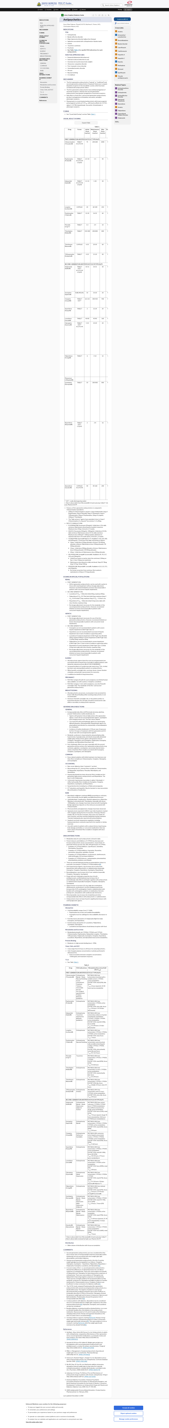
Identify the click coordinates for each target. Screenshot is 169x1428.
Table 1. (93, 114)
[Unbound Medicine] (128, 3)
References (43, 100)
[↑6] (122, 19)
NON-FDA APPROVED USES (47, 26)
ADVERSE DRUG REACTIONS (44, 59)
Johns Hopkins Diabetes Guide (74, 15)
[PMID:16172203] (89, 1376)
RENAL (42, 46)
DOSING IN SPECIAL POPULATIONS (44, 42)
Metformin (92, 1317)
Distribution (43, 94)
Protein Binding (45, 87)
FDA (41, 23)
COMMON (43, 65)
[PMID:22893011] (72, 1339)
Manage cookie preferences (128, 1419)
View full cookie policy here (34, 1422)
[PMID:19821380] (81, 1361)
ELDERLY (43, 51)
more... (117, 121)
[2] (99, 1266)
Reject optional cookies (129, 1413)
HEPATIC (43, 49)
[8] (100, 864)
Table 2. (76, 50)
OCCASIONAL (44, 68)
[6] (84, 1298)
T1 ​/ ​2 (42, 92)
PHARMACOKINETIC (45, 78)
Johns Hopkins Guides (61, 4)
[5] (88, 1321)
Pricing (120, 9)
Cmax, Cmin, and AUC (46, 89)
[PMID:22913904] (88, 1348)
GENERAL (43, 63)
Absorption (43, 82)
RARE (42, 70)
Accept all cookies (128, 1408)
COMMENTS (43, 97)
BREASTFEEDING (45, 56)
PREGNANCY (44, 53)
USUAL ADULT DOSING (44, 36)
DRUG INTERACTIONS (44, 74)
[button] (83, 9)
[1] (99, 1284)
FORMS (41, 33)
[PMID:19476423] (84, 1354)
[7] (90, 1315)
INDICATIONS (44, 20)
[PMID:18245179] (94, 1370)
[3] (85, 1325)
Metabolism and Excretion (48, 85)
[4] (81, 1304)
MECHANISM (43, 29)
